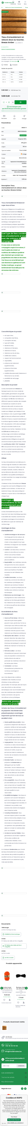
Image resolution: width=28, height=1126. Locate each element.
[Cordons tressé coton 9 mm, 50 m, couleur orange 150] (6, 976)
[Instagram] (25, 1088)
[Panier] (19, 3)
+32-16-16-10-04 (11, 1046)
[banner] (5, 2)
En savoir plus (13, 61)
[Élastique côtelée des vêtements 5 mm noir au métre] (21, 976)
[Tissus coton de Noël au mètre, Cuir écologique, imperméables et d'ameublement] (1, 7)
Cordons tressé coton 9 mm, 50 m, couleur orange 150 (7, 988)
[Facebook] (22, 1088)
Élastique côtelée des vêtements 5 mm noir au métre (21, 988)
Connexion (21, 1065)
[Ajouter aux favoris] (4, 1000)
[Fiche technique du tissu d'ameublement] (14, 196)
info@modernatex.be (13, 1051)
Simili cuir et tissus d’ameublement (13, 7)
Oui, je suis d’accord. (14, 1119)
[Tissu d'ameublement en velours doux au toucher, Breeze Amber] (4, 1028)
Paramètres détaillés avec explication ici (14, 1122)
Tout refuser (14, 1116)
